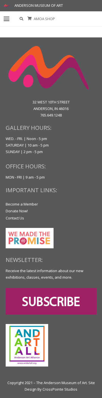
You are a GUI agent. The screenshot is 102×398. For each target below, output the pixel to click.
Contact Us (15, 218)
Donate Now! (17, 210)
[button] (22, 18)
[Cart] (30, 18)
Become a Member (22, 204)
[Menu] (6, 19)
